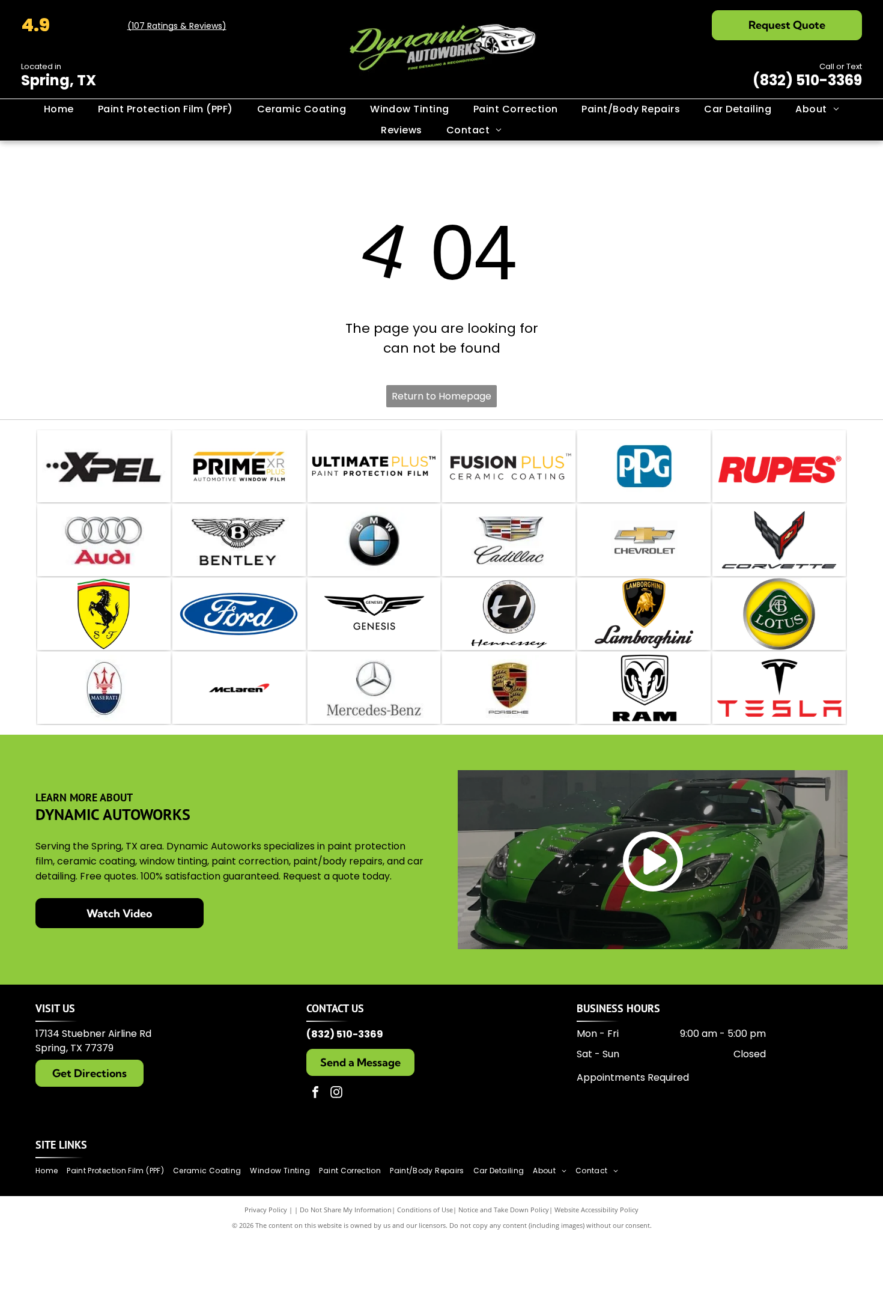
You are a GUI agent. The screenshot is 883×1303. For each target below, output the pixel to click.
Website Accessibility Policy (596, 1209)
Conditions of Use (425, 1209)
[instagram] (336, 1093)
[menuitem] (59, 109)
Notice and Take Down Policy (503, 1209)
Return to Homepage (441, 396)
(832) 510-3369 (807, 80)
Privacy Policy (265, 1209)
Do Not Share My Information (346, 1209)
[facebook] (315, 1093)
